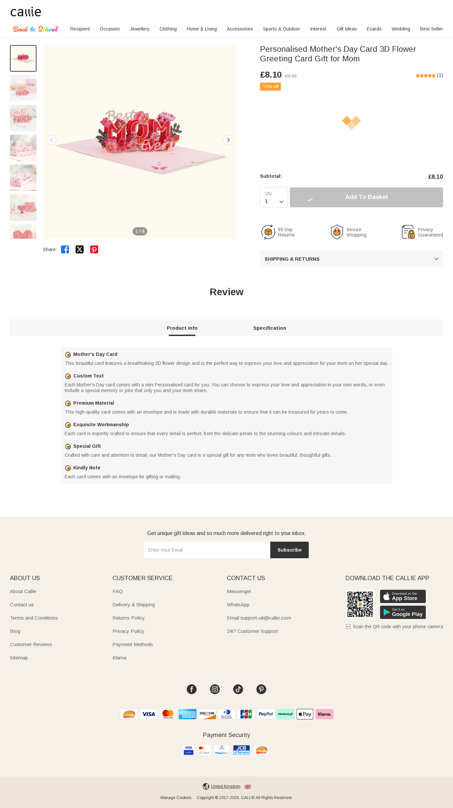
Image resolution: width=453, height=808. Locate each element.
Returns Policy (128, 618)
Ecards (374, 29)
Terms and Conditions (34, 618)
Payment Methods (132, 644)
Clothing (168, 29)
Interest (318, 29)
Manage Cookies (176, 797)
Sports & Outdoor (281, 29)
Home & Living (202, 29)
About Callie (23, 591)
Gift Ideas (347, 29)
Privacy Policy (128, 631)
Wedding (401, 29)
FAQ (117, 591)
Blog (15, 631)
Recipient (80, 29)
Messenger (239, 591)
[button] (228, 140)
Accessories (240, 29)
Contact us (22, 604)
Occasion (110, 29)
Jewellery (140, 29)
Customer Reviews (31, 644)
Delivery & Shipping (133, 604)
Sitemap (19, 657)
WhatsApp (238, 604)
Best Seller (431, 29)
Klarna (119, 657)
